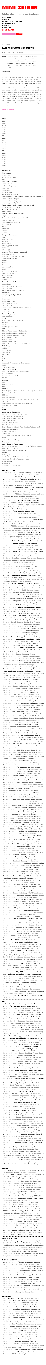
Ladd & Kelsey (9, 731)
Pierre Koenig (20, 857)
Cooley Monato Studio (29, 571)
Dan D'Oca (31, 1311)
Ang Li (25, 980)
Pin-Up (4, 382)
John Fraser (38, 1198)
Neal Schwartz (16, 818)
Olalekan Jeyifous (13, 993)
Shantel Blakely (26, 1223)
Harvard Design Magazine (12, 286)
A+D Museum (6, 173)
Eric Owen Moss (19, 615)
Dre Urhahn (34, 1042)
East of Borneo (10, 1044)
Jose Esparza (23, 705)
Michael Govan (29, 1102)
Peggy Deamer (31, 844)
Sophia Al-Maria (24, 1140)
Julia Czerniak (11, 1322)
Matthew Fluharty (12, 1164)
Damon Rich (20, 1311)
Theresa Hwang (26, 944)
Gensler (16, 645)
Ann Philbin (8, 1014)
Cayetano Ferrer (11, 1029)
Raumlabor (28, 869)
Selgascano (8, 899)
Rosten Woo (23, 1339)
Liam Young (39, 739)
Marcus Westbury (30, 1326)
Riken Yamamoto (17, 880)
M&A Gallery (7, 339)
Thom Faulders (33, 946)
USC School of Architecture (13, 444)
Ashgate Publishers (10, 235)
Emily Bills (37, 611)
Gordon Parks (9, 1061)
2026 (4, 121)
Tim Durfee (16, 950)
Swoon (34, 1145)
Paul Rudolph (19, 839)
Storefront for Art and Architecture (17, 403)
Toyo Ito (8, 955)
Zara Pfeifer (9, 1159)
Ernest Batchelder (12, 1049)
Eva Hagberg (19, 1277)
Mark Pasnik (30, 778)
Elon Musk (8, 1277)
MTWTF (5, 1211)
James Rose (8, 684)
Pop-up (24, 1334)
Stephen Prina (20, 1142)
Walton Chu (32, 1256)
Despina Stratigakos (13, 596)
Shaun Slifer (31, 1136)
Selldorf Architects (24, 899)
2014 (4, 146)
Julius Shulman (27, 714)
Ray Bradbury (22, 871)
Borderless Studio (23, 539)
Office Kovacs (30, 829)
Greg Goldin (8, 1320)
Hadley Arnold (9, 658)
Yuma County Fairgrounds (12, 465)
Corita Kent (15, 1034)
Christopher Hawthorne (22, 562)
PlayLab (36, 1215)
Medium (4, 348)
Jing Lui (7, 694)
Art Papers (6, 224)
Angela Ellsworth (35, 1012)
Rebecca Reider (20, 1288)
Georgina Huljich (30, 645)
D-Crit (21, 1187)
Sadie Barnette (19, 1130)
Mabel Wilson (10, 758)
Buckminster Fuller (28, 545)
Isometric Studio (20, 679)
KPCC (4, 318)
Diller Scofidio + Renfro (21, 598)
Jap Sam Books (7, 305)
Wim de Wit (8, 997)
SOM (15, 908)
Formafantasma (32, 630)
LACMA (4, 324)
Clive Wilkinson (22, 566)
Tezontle (33, 938)
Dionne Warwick (31, 1273)
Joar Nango (23, 1076)
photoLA (5, 380)
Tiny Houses (28, 950)
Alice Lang (26, 1006)
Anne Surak (18, 511)
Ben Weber (15, 1023)
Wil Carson (13, 965)
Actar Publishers (9, 177)
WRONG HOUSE (7, 461)
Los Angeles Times (9, 337)
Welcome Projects (11, 963)
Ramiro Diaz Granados (13, 867)
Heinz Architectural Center (13, 290)
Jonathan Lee (10, 1200)
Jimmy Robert (10, 1076)
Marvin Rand (8, 782)
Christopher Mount (12, 564)
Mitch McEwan (18, 805)
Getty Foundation (27, 647)
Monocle (5, 361)
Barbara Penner (28, 982)
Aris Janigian (32, 1264)
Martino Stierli (35, 780)
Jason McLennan (20, 686)
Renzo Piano (18, 876)
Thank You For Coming (23, 1149)
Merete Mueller (28, 1283)
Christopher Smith (27, 1270)
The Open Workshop (23, 942)
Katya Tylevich (20, 1202)
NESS (4, 365)
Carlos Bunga (30, 1025)
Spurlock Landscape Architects (18, 912)
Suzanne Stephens (19, 995)
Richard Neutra (26, 878)
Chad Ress (24, 1029)
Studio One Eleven (35, 1345)
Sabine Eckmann (29, 886)
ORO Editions (7, 373)
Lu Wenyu (33, 752)
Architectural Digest (10, 198)
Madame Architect (9, 341)
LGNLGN (13, 1249)
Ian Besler (24, 673)
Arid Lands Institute (25, 522)
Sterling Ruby (35, 1142)
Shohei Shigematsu (12, 903)
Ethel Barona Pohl (19, 622)
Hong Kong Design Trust (11, 295)
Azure (4, 237)
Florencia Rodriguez (26, 626)
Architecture (12, 57)
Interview (6, 299)
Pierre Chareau (20, 854)
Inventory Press (8, 301)
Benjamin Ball (9, 534)
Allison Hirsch (22, 494)
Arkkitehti (6, 211)
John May (28, 696)
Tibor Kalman (18, 1230)
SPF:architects (31, 910)
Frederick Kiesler (24, 639)
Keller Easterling (27, 720)
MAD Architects (22, 760)
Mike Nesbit (36, 799)
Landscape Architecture (11, 327)
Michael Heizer (10, 1104)
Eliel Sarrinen (20, 609)
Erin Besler (33, 615)
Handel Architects (26, 658)
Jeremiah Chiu (24, 1198)
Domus (4, 265)
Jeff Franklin (9, 1198)
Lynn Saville (26, 1093)
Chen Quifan (25, 1268)
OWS (17, 1334)
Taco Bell (8, 1292)
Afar (4, 179)
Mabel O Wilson (27, 63)
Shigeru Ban (33, 901)
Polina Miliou (9, 1217)
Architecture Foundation (12, 209)
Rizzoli (5, 386)
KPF (32, 728)
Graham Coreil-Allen (26, 1061)
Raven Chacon (29, 1121)
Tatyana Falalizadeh (22, 1147)
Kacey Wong (8, 1078)
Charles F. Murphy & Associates (18, 554)
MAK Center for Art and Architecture (17, 344)
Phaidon (5, 378)
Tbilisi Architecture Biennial (14, 414)
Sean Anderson (18, 897)
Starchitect (8, 916)
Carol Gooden (17, 1027)
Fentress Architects (13, 624)
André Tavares (24, 500)
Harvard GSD (7, 288)
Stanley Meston (10, 914)
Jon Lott (39, 701)
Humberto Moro (19, 1066)
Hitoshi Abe (38, 669)
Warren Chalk (29, 959)
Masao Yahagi (35, 782)
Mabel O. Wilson (36, 756)
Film (14, 1051)
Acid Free (6, 175)
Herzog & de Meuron (22, 669)
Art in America (8, 220)
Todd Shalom (30, 1151)
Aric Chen (8, 522)
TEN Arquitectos (30, 935)
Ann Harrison (36, 980)
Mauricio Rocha (36, 786)
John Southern (23, 699)
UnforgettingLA (21, 955)
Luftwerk (14, 1093)
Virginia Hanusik (31, 1155)
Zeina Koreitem (10, 978)
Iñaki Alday (15, 677)
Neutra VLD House (9, 369)
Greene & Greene (25, 652)
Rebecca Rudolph (11, 874)
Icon (4, 297)
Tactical (26, 1347)
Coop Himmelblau (11, 573)
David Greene (33, 583)
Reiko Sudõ (14, 1219)
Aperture (5, 188)
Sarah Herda (23, 891)
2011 (4, 153)
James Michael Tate (29, 682)
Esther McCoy (29, 618)
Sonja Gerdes (9, 1140)
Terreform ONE (9, 938)
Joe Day (16, 694)
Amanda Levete (10, 496)
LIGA (4, 329)
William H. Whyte (19, 1354)
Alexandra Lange (11, 1172)
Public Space (34, 1334)
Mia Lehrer (9, 788)
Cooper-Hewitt (9, 1187)
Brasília (25, 1302)
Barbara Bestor (21, 528)
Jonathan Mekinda (29, 703)
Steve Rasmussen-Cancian (25, 1343)
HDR (42, 662)
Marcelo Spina (9, 769)
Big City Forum (20, 1300)
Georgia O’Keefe (20, 1057)
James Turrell (34, 1070)
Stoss (22, 1345)
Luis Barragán (15, 754)
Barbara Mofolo (30, 530)
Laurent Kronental (12, 1089)
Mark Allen (15, 1100)
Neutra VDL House (9, 367)
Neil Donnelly (16, 1211)
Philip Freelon (10, 852)
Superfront (6, 408)
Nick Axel (35, 822)
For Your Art (7, 277)
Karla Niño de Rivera (25, 1078)
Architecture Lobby (28, 517)
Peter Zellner (17, 850)
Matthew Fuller (19, 1251)
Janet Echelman (25, 1072)
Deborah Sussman (33, 1187)
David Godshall (18, 583)
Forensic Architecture (13, 630)
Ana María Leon (27, 498)
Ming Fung (31, 803)
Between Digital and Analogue (29, 1243)
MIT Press (6, 354)
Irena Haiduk (9, 1068)
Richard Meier (10, 878)
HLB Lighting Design (13, 671)
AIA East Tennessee (10, 181)
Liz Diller (17, 743)
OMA (39, 829)
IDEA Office (9, 675)
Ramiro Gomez (28, 1119)
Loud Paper (8, 30)
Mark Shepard (24, 1249)
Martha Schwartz (18, 780)
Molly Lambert (23, 1285)
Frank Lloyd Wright (33, 637)
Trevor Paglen (16, 1153)
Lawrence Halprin (11, 735)
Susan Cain (8, 1228)
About (5, 26)
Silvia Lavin (28, 903)
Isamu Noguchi (23, 1068)
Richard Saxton (36, 1123)
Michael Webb (35, 795)
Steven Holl (34, 921)
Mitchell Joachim (34, 805)
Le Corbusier (27, 735)
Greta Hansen (22, 654)
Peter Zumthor (32, 850)
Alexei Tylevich (28, 1172)
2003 (4, 164)
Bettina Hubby (28, 1023)
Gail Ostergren (33, 641)
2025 (4, 123)
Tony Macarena (17, 1232)
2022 (4, 129)
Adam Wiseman (19, 1004)
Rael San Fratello (19, 865)
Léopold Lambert (11, 739)
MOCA (4, 356)
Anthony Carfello (11, 1017)
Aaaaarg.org (16, 1241)
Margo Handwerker (25, 771)
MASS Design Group (12, 784)
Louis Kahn (30, 750)
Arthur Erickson (19, 524)
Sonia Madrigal (35, 1138)
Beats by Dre (36, 1241)
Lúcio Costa (15, 1326)
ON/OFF (24, 1213)
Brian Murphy (30, 541)
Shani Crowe (17, 1136)
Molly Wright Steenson (25, 807)
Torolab (26, 953)
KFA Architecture (23, 724)
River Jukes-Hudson (30, 1219)
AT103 (13, 526)
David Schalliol (17, 1038)
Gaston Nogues (24, 643)
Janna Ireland (21, 684)
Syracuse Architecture (11, 412)
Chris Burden (37, 1029)
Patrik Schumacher (26, 833)
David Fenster (28, 1036)
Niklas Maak (27, 825)
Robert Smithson (11, 1127)
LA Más (39, 728)
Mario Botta (18, 775)
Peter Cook (36, 846)
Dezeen (4, 260)
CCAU (4, 248)
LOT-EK (20, 750)
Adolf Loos (20, 477)
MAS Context (7, 346)
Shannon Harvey (10, 1223)
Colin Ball (30, 568)
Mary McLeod (21, 782)
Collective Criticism (14, 1245)
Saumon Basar (9, 1132)
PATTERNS (26, 835)
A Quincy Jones (10, 472)
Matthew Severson (21, 1328)
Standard (38, 912)
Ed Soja (29, 1315)
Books (5, 19)
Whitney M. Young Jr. (24, 1292)
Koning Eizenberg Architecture (24, 726)
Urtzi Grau (35, 955)
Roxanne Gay (33, 1288)
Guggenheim (6, 284)
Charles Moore (18, 558)
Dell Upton (27, 590)
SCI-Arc (5, 395)
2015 (4, 144)
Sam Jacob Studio (18, 889)
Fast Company (7, 275)
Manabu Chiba (32, 763)
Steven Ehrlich (35, 918)
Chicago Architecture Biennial (14, 252)
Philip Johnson (26, 852)
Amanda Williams (32, 1008)
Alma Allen (18, 1008)
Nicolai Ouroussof (12, 825)
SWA (19, 1347)
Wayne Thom (32, 961)
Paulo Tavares (27, 842)
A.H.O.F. (7, 1004)
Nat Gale (22, 1332)
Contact (6, 28)
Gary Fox (27, 987)
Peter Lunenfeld (11, 1215)
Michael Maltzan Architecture (17, 793)
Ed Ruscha (23, 1044)
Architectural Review (10, 203)
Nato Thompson (26, 1106)
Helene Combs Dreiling (23, 667)
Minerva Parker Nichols (14, 803)
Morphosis (24, 810)
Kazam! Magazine (8, 314)
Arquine (5, 216)
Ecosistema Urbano (23, 985)
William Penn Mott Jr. (22, 967)
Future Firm (18, 641)
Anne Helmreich (11, 982)
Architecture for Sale (11, 207)
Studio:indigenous (33, 929)
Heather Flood (10, 664)
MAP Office (21, 767)
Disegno (5, 263)
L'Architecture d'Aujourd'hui (14, 52)
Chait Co (16, 551)
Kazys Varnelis (20, 718)
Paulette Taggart (11, 842)
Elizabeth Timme (36, 609)
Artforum (5, 228)
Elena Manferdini (26, 607)
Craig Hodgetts (27, 573)
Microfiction (9, 1285)
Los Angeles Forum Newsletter (14, 333)
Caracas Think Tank (24, 1305)
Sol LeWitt (21, 1138)
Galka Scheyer (9, 1055)
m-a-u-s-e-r (21, 756)
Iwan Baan (36, 1068)
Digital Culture (9, 1239)
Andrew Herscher (31, 502)
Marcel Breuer (34, 767)
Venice (36, 1352)
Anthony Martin (17, 1264)
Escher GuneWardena (12, 618)
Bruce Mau (8, 1183)
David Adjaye (25, 581)
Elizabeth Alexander (13, 1046)
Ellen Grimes (10, 611)
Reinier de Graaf (28, 874)
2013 (4, 149)
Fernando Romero (31, 624)
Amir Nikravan (9, 1010)
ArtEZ (4, 226)
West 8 (37, 963)
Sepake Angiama (24, 1132)
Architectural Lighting (11, 201)
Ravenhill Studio (26, 1217)
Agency (23, 479)
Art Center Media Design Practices (16, 218)
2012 (4, 151)
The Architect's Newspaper (13, 416)
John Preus (35, 1076)
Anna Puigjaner (19, 509)
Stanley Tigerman (27, 914)
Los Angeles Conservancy (23, 1324)
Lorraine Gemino (34, 746)
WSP (16, 972)
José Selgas (33, 707)
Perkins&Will (23, 846)
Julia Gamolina (17, 711)
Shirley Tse (8, 1138)
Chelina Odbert (11, 560)
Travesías (6, 433)
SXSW (4, 410)
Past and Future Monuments (18, 48)
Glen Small (39, 650)
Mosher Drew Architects (22, 812)
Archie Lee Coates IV (34, 1174)
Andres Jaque (16, 502)
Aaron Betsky (25, 472)
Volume (4, 452)
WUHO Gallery (7, 463)
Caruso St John (24, 549)
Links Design (18, 1204)
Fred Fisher (8, 639)
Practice (7, 861)
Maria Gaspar (9, 1098)
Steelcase (20, 1226)
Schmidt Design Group (27, 895)
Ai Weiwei (14, 1006)
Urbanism (10, 67)
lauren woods (33, 1087)
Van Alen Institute (10, 448)
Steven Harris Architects (15, 921)
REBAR (5, 1337)
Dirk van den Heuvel (13, 603)
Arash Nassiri (27, 1017)
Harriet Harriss (31, 662)
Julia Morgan (32, 711)
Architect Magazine (10, 194)
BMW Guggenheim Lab (10, 245)
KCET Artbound (7, 316)
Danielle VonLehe (22, 579)
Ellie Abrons (24, 611)
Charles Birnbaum (21, 1309)
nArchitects (8, 816)
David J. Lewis (10, 586)
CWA (29, 575)
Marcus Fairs (9, 771)
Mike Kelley (38, 1104)
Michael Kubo (15, 790)
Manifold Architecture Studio (17, 765)
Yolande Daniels (15, 974)
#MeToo (6, 1241)
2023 (4, 127)
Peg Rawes (29, 993)
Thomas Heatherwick (24, 948)
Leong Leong (37, 737)
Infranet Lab (29, 677)
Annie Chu (29, 511)
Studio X (7, 929)
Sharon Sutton (19, 901)
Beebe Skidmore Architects (30, 532)
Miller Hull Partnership (15, 801)
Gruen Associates (31, 656)
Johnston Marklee (25, 701)
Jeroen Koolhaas (36, 1074)
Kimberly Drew (16, 1083)
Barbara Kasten (25, 1021)
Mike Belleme (25, 1104)
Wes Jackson (26, 963)
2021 (4, 131)
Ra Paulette (14, 1119)
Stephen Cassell (23, 916)
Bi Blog (5, 241)
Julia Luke (23, 1200)
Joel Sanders (28, 694)
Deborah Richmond (32, 588)
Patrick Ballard (32, 1115)
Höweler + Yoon (13, 63)
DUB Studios (21, 605)
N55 (20, 814)
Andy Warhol (19, 1012)
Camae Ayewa (24, 59)
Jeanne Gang (8, 688)
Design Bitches (21, 594)
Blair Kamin (29, 536)
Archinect (6, 190)
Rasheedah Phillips (27, 65)
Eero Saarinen (9, 607)
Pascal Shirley (16, 1115)
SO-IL (15, 906)
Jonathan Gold (24, 1279)
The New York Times (10, 423)
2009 (4, 157)
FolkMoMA (25, 628)
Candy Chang (18, 1185)
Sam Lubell (33, 889)
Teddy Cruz (16, 935)
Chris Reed (8, 1311)
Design (5, 1168)
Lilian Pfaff (16, 741)
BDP (14, 532)
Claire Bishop (9, 1031)
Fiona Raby (18, 1194)
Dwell (4, 269)
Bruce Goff (18, 543)
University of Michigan (11, 440)
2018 (4, 138)
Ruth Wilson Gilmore (13, 1290)
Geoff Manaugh (9, 1196)
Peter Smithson (26, 848)
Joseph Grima (9, 709)
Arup (31, 524)
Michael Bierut (34, 1209)
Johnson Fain (9, 701)
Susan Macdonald (34, 931)
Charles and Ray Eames (32, 551)
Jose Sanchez (20, 707)
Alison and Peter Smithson (16, 490)
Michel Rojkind (25, 797)
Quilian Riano (30, 863)
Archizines (38, 519)
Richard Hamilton (19, 1123)
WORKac (29, 970)
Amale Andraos (37, 494)
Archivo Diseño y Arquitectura (18, 1177)
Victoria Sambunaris (34, 1153)
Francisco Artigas (29, 632)
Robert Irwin (37, 1125)
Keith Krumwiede (36, 718)
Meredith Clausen (35, 991)
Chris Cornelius (27, 560)
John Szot (36, 699)
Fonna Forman (37, 628)
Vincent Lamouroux (12, 1155)
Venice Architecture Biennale (14, 450)
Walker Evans (23, 1157)
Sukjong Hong (10, 1347)
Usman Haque (19, 1256)
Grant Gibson (10, 652)
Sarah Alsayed (9, 891)
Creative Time (29, 1034)
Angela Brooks (37, 504)
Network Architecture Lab (23, 820)
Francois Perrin (11, 635)
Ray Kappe (34, 871)
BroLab (34, 1302)
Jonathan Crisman (11, 703)
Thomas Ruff (17, 1151)
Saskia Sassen (21, 1341)
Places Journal (8, 384)
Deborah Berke (15, 588)
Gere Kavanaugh (25, 1196)
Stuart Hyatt (35, 925)
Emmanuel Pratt (31, 1046)
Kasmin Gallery (8, 312)
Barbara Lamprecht (12, 530)
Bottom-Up (33, 1300)
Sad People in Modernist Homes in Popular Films (22, 391)
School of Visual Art (27, 1221)
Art (20, 57)
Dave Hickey (14, 1036)
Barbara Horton (37, 528)
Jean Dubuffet (20, 1074)
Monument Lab (12, 65)
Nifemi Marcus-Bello (34, 1211)
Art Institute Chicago (11, 222)
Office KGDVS (16, 829)
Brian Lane (17, 541)
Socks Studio (26, 906)
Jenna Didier (34, 688)
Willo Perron (17, 1234)
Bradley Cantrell (11, 1302)
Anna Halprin (19, 507)
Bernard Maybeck (25, 534)
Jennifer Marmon (27, 690)
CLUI (6, 1034)
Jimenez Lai (33, 692)
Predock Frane (19, 861)
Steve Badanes (19, 918)
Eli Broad (36, 1275)
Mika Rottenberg (30, 1164)
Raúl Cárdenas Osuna (13, 869)
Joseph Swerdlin (24, 709)
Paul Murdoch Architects (15, 837)
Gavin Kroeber (24, 1055)
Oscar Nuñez (8, 1334)
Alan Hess (8, 485)
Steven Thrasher (11, 1345)
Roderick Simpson (35, 1337)
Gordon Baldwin (10, 1059)
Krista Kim (30, 1083)
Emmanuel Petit (10, 613)
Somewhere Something (28, 908)
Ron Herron (35, 884)
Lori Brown (20, 746)
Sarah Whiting (19, 893)
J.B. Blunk (8, 1070)
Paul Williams (33, 839)
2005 (4, 161)
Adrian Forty (33, 477)
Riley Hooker (9, 1125)
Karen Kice (18, 716)
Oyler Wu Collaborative (30, 831)
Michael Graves (23, 788)
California (8, 1305)
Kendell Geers (22, 1081)
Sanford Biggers (35, 1130)
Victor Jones (23, 957)
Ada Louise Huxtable (24, 475)
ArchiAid (21, 513)
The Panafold (7, 425)
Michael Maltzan (30, 790)
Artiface (5, 233)
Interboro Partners (35, 1320)
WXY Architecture (28, 972)
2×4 (4, 1170)
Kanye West (20, 1281)
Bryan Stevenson (11, 1268)
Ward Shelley (15, 959)
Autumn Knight (9, 1021)
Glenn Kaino (35, 1057)
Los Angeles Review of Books (13, 335)
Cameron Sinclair (25, 547)
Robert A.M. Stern (12, 882)
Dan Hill (8, 577)
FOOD (33, 1051)
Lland (28, 1204)
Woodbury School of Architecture (15, 459)
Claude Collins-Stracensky (30, 1031)
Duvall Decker (35, 605)
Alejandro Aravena (23, 485)
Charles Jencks (21, 556)
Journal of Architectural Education (16, 307)
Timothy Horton (24, 1352)
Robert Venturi (21, 884)
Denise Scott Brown (22, 592)
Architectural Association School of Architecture (22, 196)
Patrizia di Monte (12, 835)
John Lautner (16, 696)
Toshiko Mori (37, 953)
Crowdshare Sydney (9, 258)
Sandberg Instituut (10, 393)
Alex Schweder (36, 487)
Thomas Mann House (9, 431)
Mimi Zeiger (20, 7)
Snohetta (7, 906)
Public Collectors (22, 1253)
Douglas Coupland (19, 1042)
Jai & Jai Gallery (9, 303)
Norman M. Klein (11, 1213)
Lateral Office (25, 731)
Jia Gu (23, 692)
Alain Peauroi (37, 483)
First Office (9, 626)
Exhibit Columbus (9, 273)
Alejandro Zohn (21, 487)
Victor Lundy (37, 957)
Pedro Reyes (8, 1117)
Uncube (4, 437)
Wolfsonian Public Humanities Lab (16, 457)
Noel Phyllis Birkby (20, 827)
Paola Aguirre (9, 833)
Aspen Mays (37, 1019)
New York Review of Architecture (15, 371)
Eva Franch (35, 622)
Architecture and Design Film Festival (18, 205)
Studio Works (34, 927)
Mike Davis (24, 1330)
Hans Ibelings (18, 660)
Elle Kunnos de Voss (30, 1189)
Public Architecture (13, 863)
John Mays (37, 696)
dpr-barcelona (7, 267)
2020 (4, 134)
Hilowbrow (6, 292)
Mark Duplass (28, 1100)
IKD (18, 675)
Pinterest (8, 1253)
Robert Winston (27, 1127)
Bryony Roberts (10, 545)
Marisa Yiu (8, 778)
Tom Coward (16, 953)
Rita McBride (23, 1125)
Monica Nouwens (11, 1106)
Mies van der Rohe (20, 799)
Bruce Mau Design (22, 1183)
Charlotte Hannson (35, 558)
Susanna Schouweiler (24, 1228)
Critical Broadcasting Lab (13, 256)
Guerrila (20, 1320)
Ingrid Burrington (34, 1245)
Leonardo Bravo (10, 1091)
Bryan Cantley (31, 543)
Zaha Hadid (37, 976)
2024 (4, 125)
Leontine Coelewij (27, 1091)
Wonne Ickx (19, 970)
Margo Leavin (37, 1095)
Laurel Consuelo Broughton (23, 733)
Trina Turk (31, 1232)
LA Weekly (6, 322)
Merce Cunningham (11, 1283)
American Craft (8, 184)
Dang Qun (18, 577)
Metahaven (20, 1209)
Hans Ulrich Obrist (21, 1063)
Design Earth (36, 594)
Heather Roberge (26, 664)
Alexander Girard (36, 1170)
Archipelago (7, 192)
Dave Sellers (38, 579)
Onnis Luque (18, 1113)
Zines (17, 980)
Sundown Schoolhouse (10, 405)
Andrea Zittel (24, 1010)
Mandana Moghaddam (20, 1095)
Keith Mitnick (10, 720)
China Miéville (33, 1185)
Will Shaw (24, 965)
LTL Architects (20, 752)
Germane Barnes (10, 647)
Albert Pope (13, 1298)
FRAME (4, 280)
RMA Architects (33, 880)
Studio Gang (8, 927)
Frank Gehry (16, 637)
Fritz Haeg (38, 1053)
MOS (32, 810)
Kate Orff (29, 716)
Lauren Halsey (18, 1087)
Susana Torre (9, 933)
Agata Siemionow (11, 479)
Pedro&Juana (17, 844)
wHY (4, 965)
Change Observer (8, 250)
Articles (7, 17)
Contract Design (8, 254)
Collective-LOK (10, 571)
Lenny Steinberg (22, 737)
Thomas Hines (36, 995)
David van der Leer (28, 586)
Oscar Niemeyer (10, 831)
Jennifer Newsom (11, 692)
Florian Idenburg (11, 628)
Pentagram (33, 1213)
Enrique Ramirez (26, 613)
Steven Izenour (10, 923)
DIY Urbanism (18, 1315)
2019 (4, 136)
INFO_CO (37, 1196)
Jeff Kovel (21, 688)
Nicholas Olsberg (21, 822)
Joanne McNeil (27, 1247)
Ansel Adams (35, 1014)
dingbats (17, 600)
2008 (4, 159)
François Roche (27, 635)
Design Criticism (11, 1189)
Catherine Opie (32, 1027)
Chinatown (35, 1309)
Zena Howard (24, 978)
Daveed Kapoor (10, 581)
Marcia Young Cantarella (29, 769)
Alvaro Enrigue (25, 1262)
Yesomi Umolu (37, 1157)
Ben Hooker (8, 1243)
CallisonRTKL (9, 547)
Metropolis (6, 350)
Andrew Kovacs (9, 504)
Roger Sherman (9, 1339)
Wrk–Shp (28, 1234)
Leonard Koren (28, 1089)
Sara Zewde (8, 1341)
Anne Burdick (16, 1174)
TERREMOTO (22, 938)
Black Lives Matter (12, 1266)
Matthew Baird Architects (15, 786)
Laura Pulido (26, 1322)
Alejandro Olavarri (17, 1170)
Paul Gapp (36, 835)
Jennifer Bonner (11, 690)
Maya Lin (17, 1102)
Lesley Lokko (26, 739)
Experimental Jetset (25, 1191)
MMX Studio (8, 807)
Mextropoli (6, 352)
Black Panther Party (32, 1266)
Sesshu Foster (27, 1134)
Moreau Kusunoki (11, 810)
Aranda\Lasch (9, 513)
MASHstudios (8, 1209)
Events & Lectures (12, 21)
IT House (34, 679)
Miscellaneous (9, 1260)
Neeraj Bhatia (31, 818)
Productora (33, 861)
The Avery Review (9, 420)
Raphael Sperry (32, 867)
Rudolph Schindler (12, 886)
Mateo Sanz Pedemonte (32, 784)
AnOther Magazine (9, 186)
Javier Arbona (35, 686)
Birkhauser (6, 243)
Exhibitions (8, 24)
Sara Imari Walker (32, 1290)
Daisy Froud (37, 575)
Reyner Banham (36, 876)
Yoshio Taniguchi (33, 974)
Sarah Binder (9, 1221)
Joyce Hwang (21, 989)
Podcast (7, 1288)
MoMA (4, 359)
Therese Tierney (17, 946)
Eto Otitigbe (30, 61)
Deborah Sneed (15, 1273)
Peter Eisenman (10, 848)
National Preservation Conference (16, 363)
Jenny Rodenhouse (11, 1247)
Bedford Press (7, 239)
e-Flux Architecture (10, 271)
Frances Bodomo (10, 1053)
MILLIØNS (32, 801)
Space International (13, 910)
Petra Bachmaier (23, 1117)
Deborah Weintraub (12, 590)
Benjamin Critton (11, 1181)
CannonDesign (9, 549)
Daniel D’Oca (29, 577)
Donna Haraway (23, 1275)
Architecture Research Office (17, 519)
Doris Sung (29, 603)
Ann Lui (7, 507)
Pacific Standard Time (11, 376)
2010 (4, 155)
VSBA (5, 959)
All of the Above (21, 492)
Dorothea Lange (15, 1040)
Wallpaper (6, 455)
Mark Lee (19, 778)
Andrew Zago (23, 504)
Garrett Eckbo (9, 643)
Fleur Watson (24, 1051)
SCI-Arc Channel (8, 397)
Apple (26, 1241)
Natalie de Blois (24, 816)
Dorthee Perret (31, 1040)
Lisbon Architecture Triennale (14, 331)
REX (27, 876)
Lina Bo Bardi (29, 741)
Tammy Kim (36, 1347)
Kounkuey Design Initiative (16, 728)
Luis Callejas (30, 754)
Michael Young (9, 797)
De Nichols (32, 1038)
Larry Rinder (26, 1085)
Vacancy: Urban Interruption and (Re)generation (22, 446)
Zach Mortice (24, 976)
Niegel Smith (20, 1110)
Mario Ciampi (32, 775)
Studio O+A (21, 927)
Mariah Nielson (24, 1098)
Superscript (19, 931)
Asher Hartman (23, 1019)
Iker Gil (26, 675)
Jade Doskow (20, 1070)
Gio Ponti (27, 650)
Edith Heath (35, 1044)
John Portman (9, 699)
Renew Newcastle (17, 1337)
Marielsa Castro (24, 773)
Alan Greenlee (9, 1262)
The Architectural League (12, 418)
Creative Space (19, 575)
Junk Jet (5, 309)
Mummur (14, 814)
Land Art (14, 1085)
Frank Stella (25, 1053)
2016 (4, 142)
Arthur (4, 231)
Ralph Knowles (36, 865)
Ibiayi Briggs (37, 673)
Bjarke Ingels (15, 536)
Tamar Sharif (23, 933)
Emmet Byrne (8, 1191)
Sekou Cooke (32, 897)
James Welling (9, 1072)
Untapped (5, 442)
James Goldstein (11, 682)
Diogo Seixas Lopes (32, 600)
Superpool (8, 931)
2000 (4, 166)
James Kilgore (9, 1279)
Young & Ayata (9, 976)
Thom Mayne (8, 948)
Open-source (32, 1332)
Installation (34, 1066)
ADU (4, 1298)
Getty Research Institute (12, 282)
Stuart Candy (33, 1226)
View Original (7, 71)
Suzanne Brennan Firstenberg (17, 1145)
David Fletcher (16, 1313)
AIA (27, 483)
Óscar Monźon (32, 1113)
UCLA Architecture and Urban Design (16, 435)
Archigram (31, 513)
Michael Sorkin (20, 795)
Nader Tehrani (29, 814)
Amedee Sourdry (26, 496)
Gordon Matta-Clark (28, 1059)
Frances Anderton (11, 632)
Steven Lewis (25, 923)
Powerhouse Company (26, 859)
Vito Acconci (9, 1157)
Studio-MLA (18, 929)
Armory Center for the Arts (13, 213)
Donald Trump (18, 61)
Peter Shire (25, 1215)
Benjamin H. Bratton (30, 1181)
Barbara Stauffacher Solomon (23, 1179)
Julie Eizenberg (11, 714)
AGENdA (31, 479)
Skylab (39, 903)
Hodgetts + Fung (32, 671)
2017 (4, 140)
